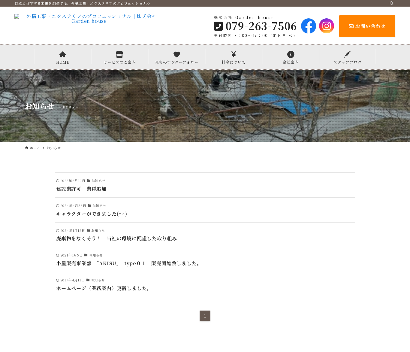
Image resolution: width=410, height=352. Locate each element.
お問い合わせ (370, 26)
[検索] (392, 3)
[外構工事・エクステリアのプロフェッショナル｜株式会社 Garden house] (89, 26)
